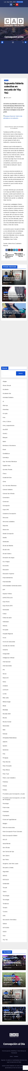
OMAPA (5, 742)
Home (11, 1056)
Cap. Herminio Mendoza (10, 461)
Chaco (4, 473)
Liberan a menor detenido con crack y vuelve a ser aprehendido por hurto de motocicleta (14, 1066)
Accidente (5, 389)
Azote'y (5, 433)
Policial (5, 786)
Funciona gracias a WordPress (9, 1050)
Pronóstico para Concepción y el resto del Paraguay (14, 798)
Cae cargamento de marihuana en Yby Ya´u (9, 255)
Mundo (5, 718)
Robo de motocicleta (9, 827)
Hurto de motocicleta (9, 641)
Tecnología (6, 895)
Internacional (6, 661)
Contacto (16, 1056)
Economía (6, 565)
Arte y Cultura (7, 421)
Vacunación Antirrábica (9, 919)
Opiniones (5, 750)
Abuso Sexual (7, 385)
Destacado (6, 541)
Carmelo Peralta (7, 469)
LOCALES (5, 689)
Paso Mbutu (6, 770)
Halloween (6, 621)
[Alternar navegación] (13, 42)
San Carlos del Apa (8, 851)
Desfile (5, 537)
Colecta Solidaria (7, 489)
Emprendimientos (8, 577)
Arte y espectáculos (8, 425)
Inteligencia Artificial (8, 657)
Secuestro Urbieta (8, 867)
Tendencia (6, 903)
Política (5, 790)
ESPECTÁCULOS (8, 597)
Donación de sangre (8, 557)
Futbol (4, 613)
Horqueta (5, 629)
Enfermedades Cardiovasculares (12, 585)
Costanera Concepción (9, 513)
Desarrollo (6, 529)
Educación (6, 569)
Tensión (5, 907)
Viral (4, 935)
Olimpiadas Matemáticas (10, 738)
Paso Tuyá (6, 774)
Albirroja (5, 405)
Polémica (5, 782)
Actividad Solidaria (8, 397)
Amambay (6, 409)
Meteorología (6, 701)
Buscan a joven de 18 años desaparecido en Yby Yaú (13, 296)
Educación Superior (8, 573)
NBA (4, 730)
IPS (4, 669)
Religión (5, 823)
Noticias (5, 734)
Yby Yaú (6, 80)
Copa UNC (6, 509)
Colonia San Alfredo (8, 493)
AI (3, 401)
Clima (4, 481)
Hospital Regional (8, 633)
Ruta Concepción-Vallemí (10, 835)
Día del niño (6, 549)
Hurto (4, 637)
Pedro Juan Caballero (9, 778)
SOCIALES (6, 879)
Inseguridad (6, 653)
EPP (4, 589)
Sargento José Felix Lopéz (10, 863)
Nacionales (6, 726)
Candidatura (6, 453)
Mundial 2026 (7, 714)
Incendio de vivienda (8, 645)
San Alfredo (6, 847)
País (4, 754)
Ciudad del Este (7, 477)
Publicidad (6, 811)
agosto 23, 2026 (10, 965)
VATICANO (6, 927)
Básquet (5, 437)
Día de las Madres (8, 545)
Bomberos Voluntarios (9, 445)
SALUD (5, 839)
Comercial (6, 501)
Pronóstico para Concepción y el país (14, 794)
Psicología (6, 803)
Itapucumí (6, 677)
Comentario (6, 497)
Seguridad (6, 871)
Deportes (5, 525)
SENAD (5, 875)
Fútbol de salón (7, 617)
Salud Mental (6, 843)
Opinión (5, 746)
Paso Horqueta (7, 766)
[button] (23, 42)
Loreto (4, 693)
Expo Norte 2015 (7, 605)
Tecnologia (6, 899)
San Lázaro (6, 855)
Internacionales (7, 665)
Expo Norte (6, 601)
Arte (4, 417)
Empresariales (7, 581)
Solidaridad (6, 883)
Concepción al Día (14, 37)
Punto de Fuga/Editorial (9, 819)
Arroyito (5, 413)
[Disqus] (14, 343)
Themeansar (14, 1052)
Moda (4, 705)
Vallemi (5, 923)
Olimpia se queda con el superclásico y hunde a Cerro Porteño (14, 1014)
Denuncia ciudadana (8, 521)
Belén (4, 441)
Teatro (4, 891)
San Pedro (6, 859)
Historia (5, 625)
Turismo (5, 911)
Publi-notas (6, 807)
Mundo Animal (7, 722)
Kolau (4, 681)
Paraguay (5, 758)
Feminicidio (6, 609)
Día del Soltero (7, 553)
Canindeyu (6, 457)
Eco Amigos (6, 561)
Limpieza (5, 685)
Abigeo (5, 381)
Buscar (4, 368)
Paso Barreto (6, 762)
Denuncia (5, 517)
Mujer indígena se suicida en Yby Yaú (18, 255)
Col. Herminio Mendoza (9, 485)
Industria (5, 649)
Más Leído (6, 697)
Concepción (6, 505)
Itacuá (4, 673)
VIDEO (4, 931)
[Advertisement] (14, 59)
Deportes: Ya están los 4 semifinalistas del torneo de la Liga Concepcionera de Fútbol (14, 1061)
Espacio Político (7, 593)
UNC (4, 915)
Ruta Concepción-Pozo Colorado (12, 831)
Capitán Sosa (6, 465)
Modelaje (5, 709)
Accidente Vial (7, 393)
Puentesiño (6, 815)
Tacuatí (5, 887)
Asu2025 (5, 429)
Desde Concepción (8, 533)
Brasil (4, 449)
